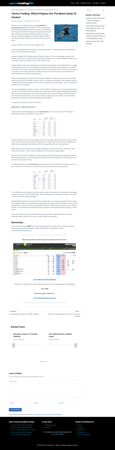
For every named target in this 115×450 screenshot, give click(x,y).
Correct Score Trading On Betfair (22, 425)
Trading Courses (85, 3)
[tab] (41, 361)
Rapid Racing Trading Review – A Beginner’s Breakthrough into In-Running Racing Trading (95, 36)
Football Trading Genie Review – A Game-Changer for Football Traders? (95, 20)
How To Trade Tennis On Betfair (22, 432)
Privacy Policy (82, 432)
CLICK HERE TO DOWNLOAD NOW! (44, 298)
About (80, 425)
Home (73, 3)
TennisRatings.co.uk (18, 27)
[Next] (75, 345)
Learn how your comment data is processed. (48, 414)
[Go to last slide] (13, 345)
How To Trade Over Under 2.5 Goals (23, 430)
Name (12, 403)
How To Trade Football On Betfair (22, 427)
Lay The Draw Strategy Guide (21, 434)
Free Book (95, 3)
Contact (102, 3)
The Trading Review (57, 434)
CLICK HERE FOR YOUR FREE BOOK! (44, 279)
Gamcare (47, 427)
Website (61, 403)
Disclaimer (81, 430)
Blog (77, 3)
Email (36, 403)
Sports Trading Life (18, 21)
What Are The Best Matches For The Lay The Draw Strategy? (64, 314)
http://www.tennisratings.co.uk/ (21, 230)
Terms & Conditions (84, 434)
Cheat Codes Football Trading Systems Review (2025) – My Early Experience (95, 28)
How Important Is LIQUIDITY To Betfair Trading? (24, 313)
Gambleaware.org (50, 425)
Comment (13, 381)
